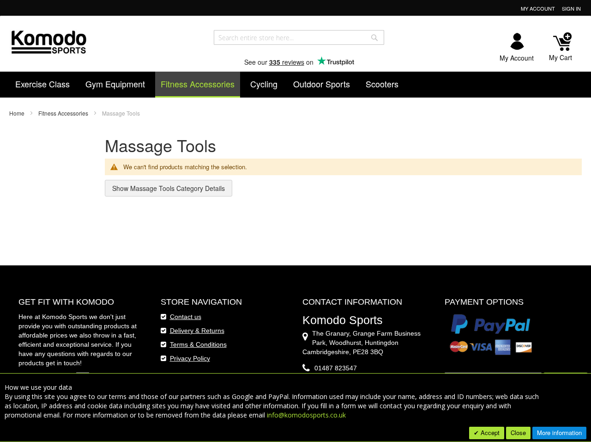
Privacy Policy (190, 358)
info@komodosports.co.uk (306, 415)
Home (17, 113)
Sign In (571, 8)
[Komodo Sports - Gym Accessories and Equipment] (48, 40)
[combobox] (299, 37)
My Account (538, 8)
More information (559, 432)
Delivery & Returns (197, 330)
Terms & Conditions (198, 344)
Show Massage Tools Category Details (168, 188)
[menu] (295, 85)
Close (518, 432)
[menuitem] (42, 84)
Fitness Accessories (64, 113)
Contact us (185, 316)
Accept (489, 432)
